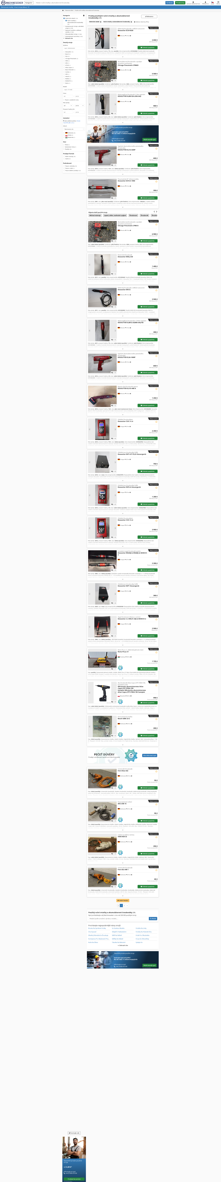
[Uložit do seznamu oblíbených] (156, 31)
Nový (67, 144)
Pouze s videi (70, 168)
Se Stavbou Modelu (118, 928)
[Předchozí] (89, 38)
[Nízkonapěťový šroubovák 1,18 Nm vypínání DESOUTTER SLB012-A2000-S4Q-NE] (102, 330)
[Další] (115, 38)
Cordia (68, 72)
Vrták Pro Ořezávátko (142, 935)
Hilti (67, 74)
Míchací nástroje (95, 215)
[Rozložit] (122, 56)
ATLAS (68, 65)
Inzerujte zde (74, 1133)
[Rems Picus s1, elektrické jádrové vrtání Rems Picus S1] (102, 659)
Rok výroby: (66, 102)
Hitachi (68, 76)
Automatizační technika (74, 36)
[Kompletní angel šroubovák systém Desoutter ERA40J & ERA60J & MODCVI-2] (102, 561)
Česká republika (71, 122)
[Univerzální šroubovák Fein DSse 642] (102, 778)
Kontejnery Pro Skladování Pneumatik (100, 939)
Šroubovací (133, 215)
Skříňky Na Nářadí (117, 939)
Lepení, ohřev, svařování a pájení (115, 215)
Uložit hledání (123, 900)
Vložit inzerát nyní (149, 139)
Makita (68, 79)
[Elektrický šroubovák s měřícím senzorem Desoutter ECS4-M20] (102, 38)
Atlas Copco (69, 67)
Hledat (170, 3)
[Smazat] (100, 22)
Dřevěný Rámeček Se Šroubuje (98, 935)
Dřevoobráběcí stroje (73, 34)
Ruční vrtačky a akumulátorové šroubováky (75, 22)
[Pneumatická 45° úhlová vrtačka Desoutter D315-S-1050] (102, 188)
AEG (67, 63)
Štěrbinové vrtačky (7, 7)
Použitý (68, 149)
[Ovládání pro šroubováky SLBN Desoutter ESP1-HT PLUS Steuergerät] (102, 462)
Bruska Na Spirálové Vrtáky (97, 928)
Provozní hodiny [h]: (69, 109)
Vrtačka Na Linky (141, 928)
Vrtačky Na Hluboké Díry (144, 932)
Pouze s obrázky (71, 166)
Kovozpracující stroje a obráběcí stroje (74, 27)
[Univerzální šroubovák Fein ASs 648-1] (102, 877)
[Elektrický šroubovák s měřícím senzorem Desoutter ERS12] (102, 297)
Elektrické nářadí (71, 18)
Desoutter (69, 52)
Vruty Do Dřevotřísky (142, 939)
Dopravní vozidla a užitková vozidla (73, 31)
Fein (67, 56)
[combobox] (74, 129)
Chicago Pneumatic (71, 58)
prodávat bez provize (74, 1179)
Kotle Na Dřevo (93, 942)
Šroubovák (144, 215)
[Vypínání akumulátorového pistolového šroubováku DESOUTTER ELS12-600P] (102, 156)
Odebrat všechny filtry (142, 22)
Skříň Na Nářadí (117, 935)
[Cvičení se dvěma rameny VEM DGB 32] (102, 844)
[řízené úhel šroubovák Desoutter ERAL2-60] (102, 264)
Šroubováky (156, 215)
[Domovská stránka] (63, 10)
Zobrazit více (123, 945)
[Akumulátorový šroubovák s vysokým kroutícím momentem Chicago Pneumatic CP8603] (102, 71)
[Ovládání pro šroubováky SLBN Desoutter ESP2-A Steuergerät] (102, 495)
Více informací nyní (149, 755)
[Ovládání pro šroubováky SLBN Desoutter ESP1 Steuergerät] (102, 593)
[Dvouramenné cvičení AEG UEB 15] (102, 811)
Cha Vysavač (92, 932)
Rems (67, 83)
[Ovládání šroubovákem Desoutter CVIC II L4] (102, 429)
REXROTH (68, 81)
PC (29, 7)
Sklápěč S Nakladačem (119, 932)
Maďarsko (71, 137)
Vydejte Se (139, 942)
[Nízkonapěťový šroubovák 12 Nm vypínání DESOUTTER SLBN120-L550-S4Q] (102, 104)
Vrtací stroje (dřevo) (20, 7)
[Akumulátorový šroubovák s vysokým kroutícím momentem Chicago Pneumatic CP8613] (102, 231)
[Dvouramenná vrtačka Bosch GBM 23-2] (102, 726)
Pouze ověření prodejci (73, 170)
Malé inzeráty (70, 156)
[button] (218, 2)
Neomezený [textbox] (69, 129)
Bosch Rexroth (70, 70)
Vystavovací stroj (70, 147)
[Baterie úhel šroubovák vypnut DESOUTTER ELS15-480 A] (102, 396)
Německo (71, 133)
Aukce (67, 159)
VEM (67, 61)
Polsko (70, 135)
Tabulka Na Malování (118, 942)
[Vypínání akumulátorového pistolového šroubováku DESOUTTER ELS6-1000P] (102, 363)
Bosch (67, 54)
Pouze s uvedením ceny (72, 100)
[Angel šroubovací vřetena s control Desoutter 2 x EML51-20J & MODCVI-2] (102, 626)
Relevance (149, 16)
